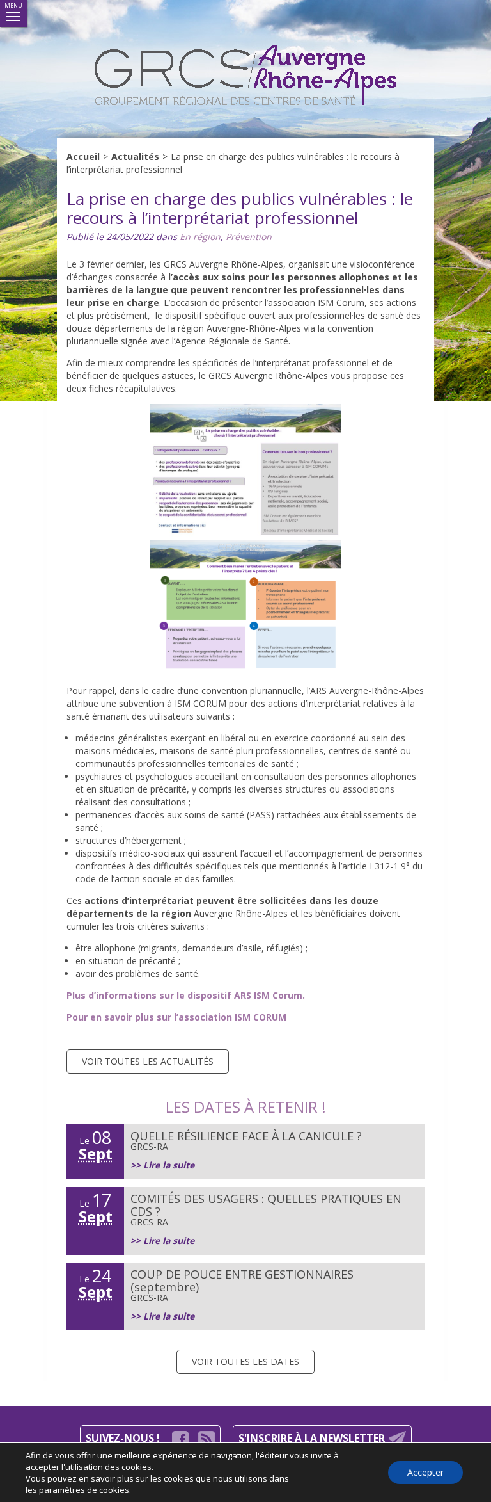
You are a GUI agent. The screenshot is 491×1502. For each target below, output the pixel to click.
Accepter (425, 1472)
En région (200, 236)
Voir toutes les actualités (148, 1061)
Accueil (83, 156)
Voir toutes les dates (245, 1361)
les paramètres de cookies (77, 1490)
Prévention (249, 236)
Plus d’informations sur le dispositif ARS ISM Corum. (185, 995)
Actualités (135, 156)
